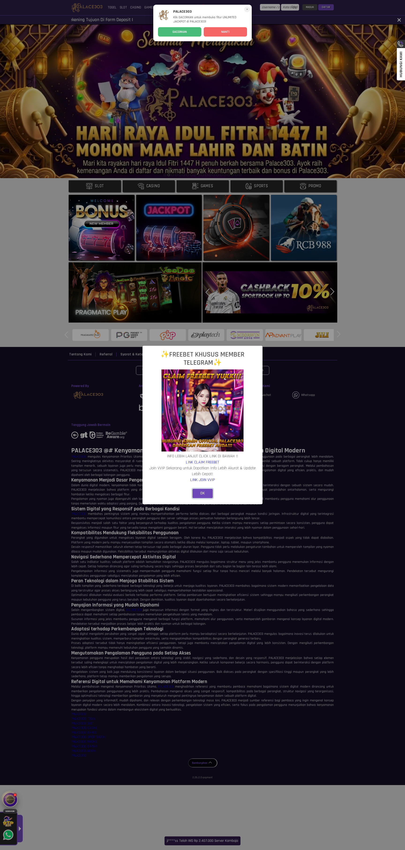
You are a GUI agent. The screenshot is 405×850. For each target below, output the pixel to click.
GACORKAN (179, 32)
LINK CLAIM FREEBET (202, 462)
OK (202, 493)
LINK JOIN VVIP (202, 479)
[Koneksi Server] (10, 799)
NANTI (225, 32)
